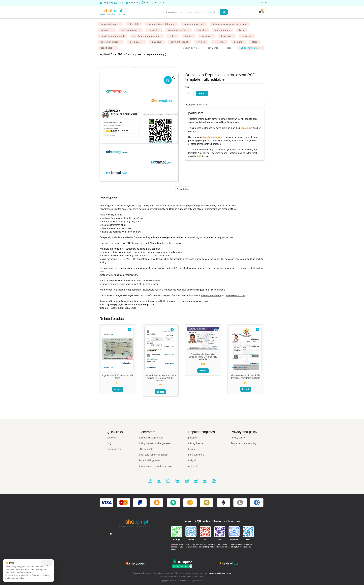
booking (238, 42)
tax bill (188, 36)
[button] (173, 77)
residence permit (177, 30)
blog (229, 48)
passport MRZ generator (151, 437)
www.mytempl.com (211, 295)
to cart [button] (117, 389)
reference (220, 42)
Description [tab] (183, 189)
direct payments (132, 290)
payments (213, 48)
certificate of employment (146, 36)
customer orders (109, 42)
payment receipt (179, 42)
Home (102, 67)
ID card (153, 30)
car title (202, 30)
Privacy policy (238, 437)
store (254, 42)
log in (264, 2)
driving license (129, 30)
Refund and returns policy (244, 443)
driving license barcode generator (155, 466)
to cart (201, 93)
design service (191, 48)
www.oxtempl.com (235, 295)
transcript (207, 36)
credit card (106, 48)
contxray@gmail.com (220, 573)
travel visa (226, 36)
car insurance (222, 30)
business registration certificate (230, 24)
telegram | (108, 2)
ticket (173, 36)
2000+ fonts (130, 280)
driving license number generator (155, 443)
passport (105, 30)
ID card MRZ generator (150, 460)
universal (247, 36)
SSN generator (146, 449)
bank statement (109, 24)
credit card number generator (153, 455)
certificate (135, 42)
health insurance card (112, 36)
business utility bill (194, 24)
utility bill (133, 24)
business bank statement (161, 24)
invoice (201, 42)
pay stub (156, 42)
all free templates (249, 48)
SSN (241, 30)
